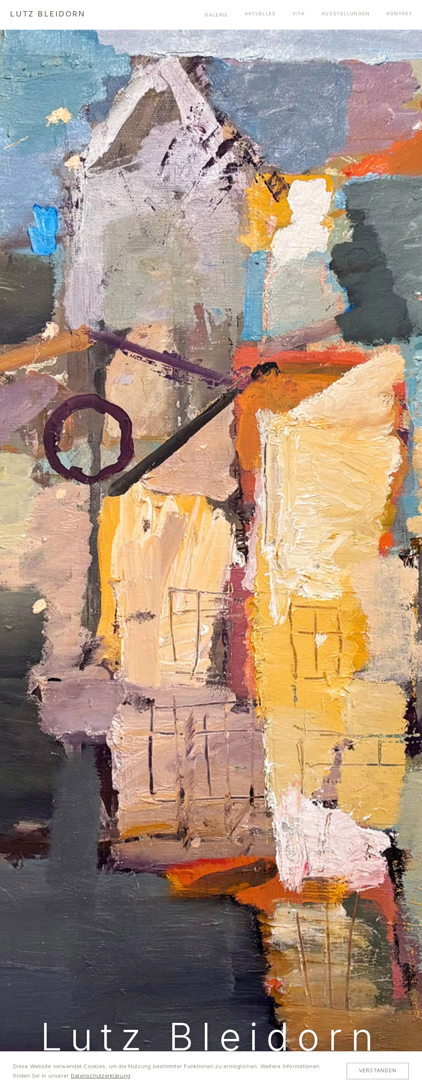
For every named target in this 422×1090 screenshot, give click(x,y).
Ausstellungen (345, 13)
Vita (299, 13)
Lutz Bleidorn (47, 13)
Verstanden (377, 1070)
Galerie (216, 15)
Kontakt (399, 13)
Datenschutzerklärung (100, 1075)
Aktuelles (260, 13)
